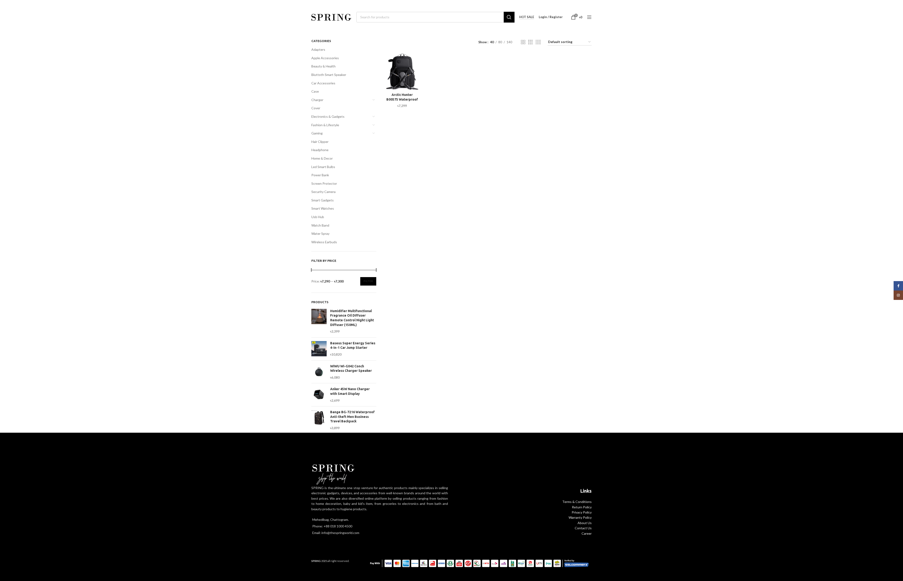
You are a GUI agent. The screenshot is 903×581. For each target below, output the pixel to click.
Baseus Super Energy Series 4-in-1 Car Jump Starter (352, 345)
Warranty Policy (580, 517)
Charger (317, 100)
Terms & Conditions (577, 502)
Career (587, 533)
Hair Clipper (320, 142)
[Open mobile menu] (589, 17)
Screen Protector (324, 183)
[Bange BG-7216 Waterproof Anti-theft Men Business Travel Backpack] (319, 420)
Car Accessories (323, 83)
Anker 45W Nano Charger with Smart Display (350, 391)
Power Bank (320, 175)
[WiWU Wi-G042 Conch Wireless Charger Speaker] (319, 372)
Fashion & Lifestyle (325, 125)
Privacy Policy (582, 512)
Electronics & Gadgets (328, 116)
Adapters (318, 49)
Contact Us (583, 528)
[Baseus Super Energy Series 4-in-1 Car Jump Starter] (319, 349)
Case (315, 91)
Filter (368, 281)
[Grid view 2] (523, 42)
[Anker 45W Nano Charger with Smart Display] (319, 395)
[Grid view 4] (538, 42)
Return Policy (582, 507)
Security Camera (323, 192)
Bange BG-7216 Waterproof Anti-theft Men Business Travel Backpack (352, 416)
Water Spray (320, 234)
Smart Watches (322, 208)
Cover (315, 108)
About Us (585, 523)
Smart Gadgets (322, 200)
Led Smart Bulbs (323, 167)
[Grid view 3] (530, 42)
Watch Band (320, 225)
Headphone (320, 150)
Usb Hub (317, 217)
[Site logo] (331, 17)
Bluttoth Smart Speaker (328, 75)
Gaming (317, 133)
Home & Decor (322, 158)
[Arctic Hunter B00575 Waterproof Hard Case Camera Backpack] (402, 71)
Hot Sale (526, 17)
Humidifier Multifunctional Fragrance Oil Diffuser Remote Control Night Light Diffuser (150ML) (352, 318)
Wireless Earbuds (324, 242)
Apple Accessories (325, 58)
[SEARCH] (509, 17)
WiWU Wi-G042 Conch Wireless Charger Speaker (351, 368)
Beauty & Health (323, 66)
